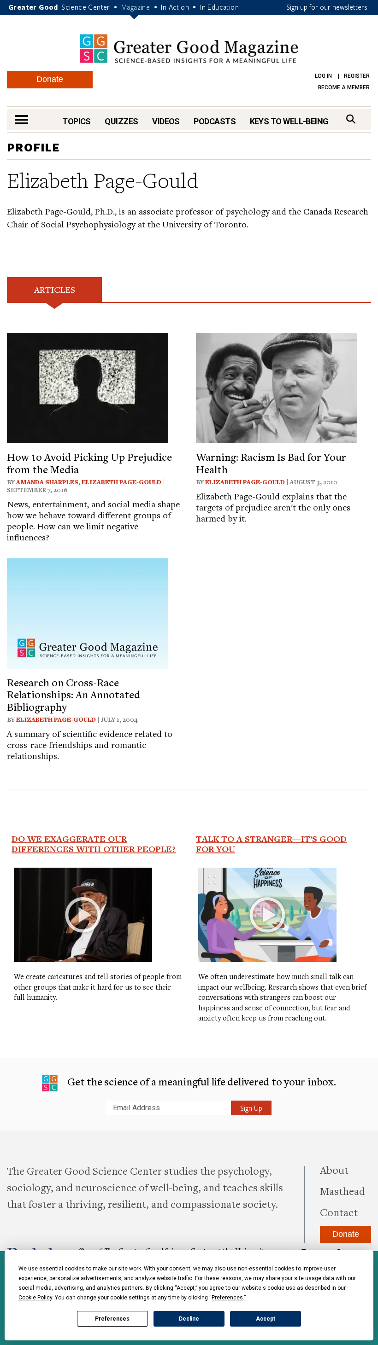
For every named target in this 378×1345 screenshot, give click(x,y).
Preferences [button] (227, 1297)
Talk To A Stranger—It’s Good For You (271, 844)
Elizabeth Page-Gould (121, 482)
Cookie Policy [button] (35, 1297)
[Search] (350, 119)
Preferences (112, 1319)
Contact (339, 1212)
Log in (323, 76)
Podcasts (215, 121)
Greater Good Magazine (189, 48)
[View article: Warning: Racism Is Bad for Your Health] (276, 387)
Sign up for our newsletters (326, 7)
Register (357, 76)
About (334, 1170)
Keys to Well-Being (289, 121)
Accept (265, 1319)
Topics (76, 121)
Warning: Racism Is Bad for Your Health (271, 462)
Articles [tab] (54, 289)
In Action (175, 7)
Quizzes (121, 121)
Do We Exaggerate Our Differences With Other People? (94, 844)
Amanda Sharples (47, 482)
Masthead (342, 1191)
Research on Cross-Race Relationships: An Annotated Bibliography (73, 694)
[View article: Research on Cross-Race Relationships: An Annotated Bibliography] (87, 612)
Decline (189, 1319)
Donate (49, 79)
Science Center (85, 7)
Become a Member (344, 87)
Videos (166, 121)
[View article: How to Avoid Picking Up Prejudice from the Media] (87, 387)
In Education (219, 7)
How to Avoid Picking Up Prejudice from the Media (89, 462)
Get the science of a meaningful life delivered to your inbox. (200, 1081)
